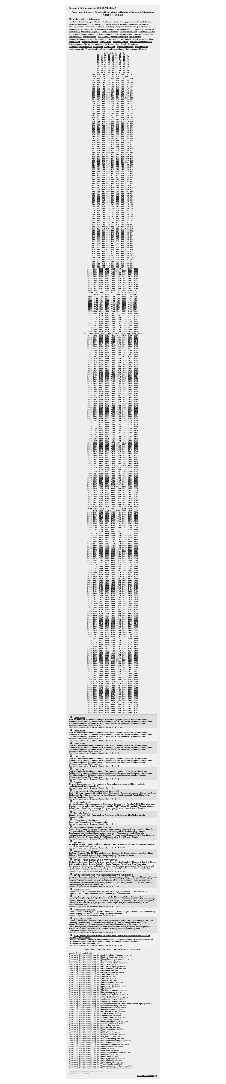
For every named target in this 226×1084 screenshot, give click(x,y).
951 (117, 257)
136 (93, 82)
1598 (107, 397)
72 (128, 67)
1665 (130, 411)
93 (105, 73)
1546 (119, 386)
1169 (130, 304)
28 (98, 59)
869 (112, 240)
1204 (124, 312)
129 (103, 80)
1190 (96, 310)
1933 (119, 469)
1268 (130, 325)
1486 (136, 372)
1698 (113, 419)
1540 (136, 384)
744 (117, 213)
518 (112, 164)
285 (117, 113)
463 (108, 152)
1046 (95, 279)
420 (117, 143)
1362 (95, 347)
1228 (107, 318)
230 (112, 102)
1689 (113, 417)
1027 (89, 275)
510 (117, 162)
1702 (136, 419)
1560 (95, 390)
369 (131, 131)
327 (103, 123)
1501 (119, 376)
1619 (124, 401)
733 (108, 211)
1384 (119, 351)
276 (117, 111)
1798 (119, 440)
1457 (124, 366)
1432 (136, 360)
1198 (90, 312)
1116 (135, 292)
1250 (130, 321)
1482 (113, 372)
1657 (136, 409)
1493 (124, 374)
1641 (95, 407)
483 (117, 156)
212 (112, 98)
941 (112, 255)
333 (131, 123)
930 (103, 253)
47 (102, 63)
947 (98, 257)
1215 (136, 314)
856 (93, 238)
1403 (124, 355)
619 (122, 185)
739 (93, 213)
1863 (130, 454)
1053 (136, 279)
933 (117, 253)
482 (112, 156)
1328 (107, 339)
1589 (107, 395)
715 (108, 207)
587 (98, 180)
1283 (113, 329)
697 (108, 203)
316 (93, 121)
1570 (101, 392)
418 (108, 143)
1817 (124, 444)
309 (103, 119)
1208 (95, 314)
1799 (124, 440)
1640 (89, 407)
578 (98, 178)
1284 (119, 329)
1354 (101, 345)
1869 (113, 456)
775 (93, 220)
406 (93, 141)
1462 (101, 368)
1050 (119, 279)
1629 (130, 403)
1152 (135, 300)
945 (131, 255)
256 (108, 108)
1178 (130, 306)
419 (112, 143)
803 (98, 226)
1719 (130, 423)
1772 (124, 434)
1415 (89, 358)
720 (131, 207)
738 (131, 211)
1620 (130, 401)
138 (103, 82)
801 (131, 224)
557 (127, 172)
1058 (113, 281)
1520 (124, 380)
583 (122, 178)
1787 (107, 438)
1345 (101, 343)
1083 (101, 286)
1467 (130, 368)
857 (98, 238)
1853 (124, 452)
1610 (124, 399)
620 (127, 185)
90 (128, 71)
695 (98, 203)
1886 (107, 460)
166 (108, 88)
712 (93, 207)
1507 (101, 378)
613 (93, 185)
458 (127, 150)
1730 (89, 427)
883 (93, 244)
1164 (101, 304)
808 (122, 226)
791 (127, 222)
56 (102, 65)
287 (127, 113)
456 (117, 150)
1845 (130, 450)
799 (122, 224)
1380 (95, 351)
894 (103, 246)
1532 (89, 384)
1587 (95, 395)
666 (131, 195)
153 (131, 84)
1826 (124, 446)
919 (93, 251)
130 (108, 80)
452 (98, 150)
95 (113, 73)
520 (122, 164)
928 (93, 253)
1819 (136, 444)
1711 (136, 421)
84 (105, 71)
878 (112, 242)
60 (116, 65)
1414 (136, 357)
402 (117, 139)
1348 (119, 343)
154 (93, 86)
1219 (107, 316)
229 (108, 102)
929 (98, 253)
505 (93, 162)
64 (98, 67)
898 (122, 246)
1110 (102, 292)
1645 (119, 407)
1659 (95, 411)
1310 (107, 335)
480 (103, 156)
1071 (136, 283)
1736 (124, 427)
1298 (91, 333)
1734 (113, 427)
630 (131, 187)
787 (108, 222)
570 (103, 176)
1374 (113, 349)
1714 (101, 423)
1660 (101, 411)
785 (98, 222)
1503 (130, 376)
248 (112, 106)
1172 (96, 306)
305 (127, 117)
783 (131, 220)
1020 (101, 273)
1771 (119, 434)
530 (127, 166)
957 (103, 259)
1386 (130, 351)
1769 (107, 434)
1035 (136, 275)
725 (112, 209)
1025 (130, 273)
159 (117, 86)
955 (93, 259)
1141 (124, 298)
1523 (89, 382)
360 (131, 129)
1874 (89, 458)
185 (112, 92)
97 (120, 73)
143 (127, 82)
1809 (130, 442)
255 (103, 108)
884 (98, 244)
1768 (101, 434)
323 (127, 121)
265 (108, 110)
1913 (107, 465)
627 (117, 187)
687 (103, 201)
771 (117, 218)
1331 (124, 339)
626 (112, 187)
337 (108, 125)
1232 (130, 318)
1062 (136, 281)
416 (98, 143)
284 (112, 113)
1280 (95, 329)
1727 (124, 425)
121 (107, 78)
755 (127, 215)
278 (127, 111)
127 (93, 80)
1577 (89, 393)
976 (108, 263)
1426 (101, 360)
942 (117, 255)
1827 (130, 446)
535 (108, 168)
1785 (95, 438)
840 (103, 234)
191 (98, 94)
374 (112, 133)
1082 (95, 286)
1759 (101, 432)
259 (122, 108)
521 (127, 164)
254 (98, 108)
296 (127, 115)
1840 (101, 450)
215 (127, 98)
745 (122, 213)
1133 (130, 296)
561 (103, 174)
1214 (130, 314)
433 (93, 146)
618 (117, 185)
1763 (124, 432)
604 (93, 183)
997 (122, 267)
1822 (101, 446)
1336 (101, 341)
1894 (101, 462)
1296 (136, 331)
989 (127, 265)
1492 (119, 374)
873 (131, 240)
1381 (101, 351)
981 (131, 263)
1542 (95, 386)
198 (131, 94)
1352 (89, 345)
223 (122, 100)
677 (98, 199)
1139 (113, 298)
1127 (96, 296)
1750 (101, 430)
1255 (107, 323)
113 (112, 76)
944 (127, 255)
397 (93, 139)
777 (103, 220)
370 (93, 133)
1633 (101, 405)
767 (98, 218)
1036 (89, 277)
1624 (101, 403)
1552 (101, 388)
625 (108, 187)
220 (108, 100)
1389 (95, 353)
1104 (119, 290)
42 (116, 61)
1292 (113, 331)
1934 (124, 469)
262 (93, 110)
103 (108, 74)
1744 (119, 428)
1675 (136, 413)
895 (108, 246)
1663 (119, 411)
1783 (136, 436)
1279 (89, 329)
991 (93, 267)
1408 (101, 357)
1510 (119, 378)
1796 (107, 440)
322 (122, 121)
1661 (107, 411)
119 (98, 78)
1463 (107, 368)
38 (102, 61)
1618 (119, 401)
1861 (119, 454)
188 (127, 92)
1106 (130, 290)
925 (122, 251)
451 (93, 150)
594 (131, 180)
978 (117, 263)
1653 (113, 409)
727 (122, 209)
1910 (89, 465)
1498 (101, 376)
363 (103, 131)
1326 (95, 339)
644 (112, 191)
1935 (130, 469)
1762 (119, 432)
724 (108, 209)
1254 (101, 323)
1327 (101, 339)
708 (117, 205)
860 (112, 238)
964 (93, 261)
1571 (107, 392)
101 (98, 74)
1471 (101, 370)
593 (127, 180)
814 (107, 228)
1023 (119, 273)
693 (131, 201)
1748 (89, 430)
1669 (101, 413)
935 (127, 253)
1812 (95, 444)
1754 (124, 430)
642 (103, 191)
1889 (124, 460)
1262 (95, 325)
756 (131, 215)
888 (117, 244)
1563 (113, 390)
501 (117, 160)
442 (93, 148)
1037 (95, 277)
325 (93, 123)
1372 (101, 349)
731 (98, 211)
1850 (107, 452)
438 (117, 146)
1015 (124, 271)
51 (116, 63)
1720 (136, 423)
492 (117, 158)
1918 (136, 465)
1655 (124, 409)
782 (127, 220)
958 (108, 259)
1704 (95, 421)
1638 (130, 405)
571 (108, 176)
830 (98, 232)
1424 (89, 360)
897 (117, 246)
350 (127, 127)
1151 (130, 300)
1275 (119, 327)
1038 (101, 277)
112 (108, 76)
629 (127, 187)
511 (122, 162)
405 (131, 139)
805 (108, 226)
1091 (95, 288)
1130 (113, 296)
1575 (130, 392)
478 (93, 156)
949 (108, 257)
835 (122, 232)
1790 (124, 438)
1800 (130, 440)
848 (98, 236)
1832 (107, 448)
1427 (107, 360)
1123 (124, 294)
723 (103, 209)
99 (128, 73)
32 (113, 59)
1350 (130, 343)
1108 (91, 292)
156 (103, 86)
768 (103, 218)
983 (98, 265)
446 (112, 148)
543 (103, 170)
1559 (89, 390)
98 (124, 73)
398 (98, 139)
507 (103, 162)
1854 (130, 452)
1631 (89, 405)
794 (98, 224)
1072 (89, 285)
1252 (89, 323)
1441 (136, 362)
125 (127, 78)
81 (128, 69)
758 (98, 216)
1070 (130, 283)
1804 (101, 442)
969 (117, 261)
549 (131, 170)
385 (122, 135)
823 (108, 230)
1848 (95, 452)
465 (117, 152)
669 (103, 197)
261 (131, 108)
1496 (89, 376)
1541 (89, 386)
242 (127, 104)
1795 (101, 440)
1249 (124, 321)
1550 (89, 388)
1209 (101, 314)
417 (103, 143)
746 (127, 213)
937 (93, 255)
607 (108, 183)
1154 (96, 302)
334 (93, 125)
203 (112, 96)
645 (117, 191)
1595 (89, 397)
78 (116, 69)
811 (93, 228)
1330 (119, 339)
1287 (136, 329)
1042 (124, 277)
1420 (119, 358)
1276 (124, 327)
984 (103, 265)
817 (122, 228)
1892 (89, 462)
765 (131, 216)
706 (108, 205)
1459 (136, 366)
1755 (130, 430)
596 (98, 181)
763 (122, 216)
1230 (119, 318)
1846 (136, 450)
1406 (89, 357)
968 (112, 261)
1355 (107, 345)
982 (93, 265)
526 (108, 166)
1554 (113, 388)
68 (113, 67)
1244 (95, 321)
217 (93, 100)
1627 (119, 403)
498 (103, 160)
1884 (95, 460)
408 (103, 141)
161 (127, 86)
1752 (113, 430)
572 (112, 176)
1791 (130, 438)
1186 (124, 308)
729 (131, 209)
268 (122, 110)
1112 (113, 292)
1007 (130, 269)
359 (127, 129)
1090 (89, 288)
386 (127, 135)
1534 (101, 384)
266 (112, 110)
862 (122, 238)
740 (98, 213)
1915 (118, 465)
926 (127, 251)
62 (124, 65)
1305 (134, 333)
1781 (124, 436)
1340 (124, 341)
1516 (101, 380)
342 (131, 125)
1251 (136, 321)
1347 (113, 343)
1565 (124, 390)
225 (131, 100)
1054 (89, 281)
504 (131, 160)
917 (127, 250)
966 (103, 261)
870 (117, 240)
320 (112, 121)
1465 (119, 368)
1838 (89, 450)
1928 (89, 469)
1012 (107, 271)
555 (117, 172)
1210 (107, 314)
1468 (136, 368)
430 (122, 145)
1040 (113, 277)
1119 (101, 294)
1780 (119, 436)
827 (127, 230)
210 (103, 98)
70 (120, 67)
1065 (101, 283)
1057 (107, 281)
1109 (96, 292)
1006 (124, 269)
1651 (101, 409)
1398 (95, 355)
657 (131, 193)
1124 (129, 294)
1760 (107, 432)
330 (117, 123)
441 (131, 146)
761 (112, 216)
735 (117, 211)
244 (93, 106)
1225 (89, 318)
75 (105, 69)
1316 (89, 337)
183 (103, 92)
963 (131, 259)
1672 (119, 413)
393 (117, 137)
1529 (124, 382)
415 (93, 143)
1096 (124, 288)
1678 (101, 415)
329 (112, 123)
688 (108, 201)
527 (112, 166)
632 (98, 189)
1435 (101, 362)
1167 (118, 304)
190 (93, 94)
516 (103, 164)
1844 (124, 450)
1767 (95, 434)
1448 (124, 364)
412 (122, 141)
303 (117, 117)
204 (117, 96)
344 (98, 127)
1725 (113, 425)
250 (122, 106)
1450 (136, 364)
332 (127, 123)
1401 (113, 355)
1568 (89, 392)
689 (112, 201)
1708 (119, 421)
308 (98, 119)
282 (103, 113)
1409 (107, 357)
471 (103, 154)
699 (117, 203)
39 (105, 61)
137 (98, 82)
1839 (95, 450)
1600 (119, 397)
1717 (119, 423)
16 (120, 55)
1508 (107, 378)
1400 (107, 355)
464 (112, 152)
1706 (107, 421)
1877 (107, 458)
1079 (130, 285)
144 (131, 82)
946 (93, 257)
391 (108, 137)
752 (112, 215)
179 (127, 90)
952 (122, 257)
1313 (124, 335)
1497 (95, 376)
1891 (136, 460)
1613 (89, 401)
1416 (95, 358)
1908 (130, 463)
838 (93, 234)
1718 (124, 423)
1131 (118, 296)
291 (103, 115)
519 (117, 164)
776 (98, 220)
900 (131, 246)
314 (127, 119)
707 (112, 205)
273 (103, 111)
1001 (95, 269)
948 (103, 257)
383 (112, 135)
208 (93, 98)
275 (112, 111)
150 (117, 84)
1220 (113, 316)
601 (122, 181)
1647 (130, 407)
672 (117, 197)
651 (103, 193)
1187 (130, 308)
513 (131, 162)
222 (117, 100)
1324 (136, 337)
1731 (95, 427)
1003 (107, 269)
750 (103, 215)
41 (113, 61)
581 (112, 178)
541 (93, 170)
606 (103, 183)
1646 (124, 407)
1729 (136, 425)
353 (98, 129)
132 (117, 80)
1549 (136, 386)
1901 (89, 463)
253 (93, 108)
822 (103, 230)
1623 (95, 403)
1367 (124, 347)
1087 (124, 286)
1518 (113, 380)
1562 (107, 390)
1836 (130, 448)
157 (108, 86)
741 (103, 213)
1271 (95, 327)
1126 (90, 296)
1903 (101, 463)
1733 (107, 427)
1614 (95, 401)
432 (131, 145)
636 (117, 189)
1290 (101, 331)
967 (108, 261)
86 (113, 71)
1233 (136, 318)
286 (122, 113)
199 (93, 96)
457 (122, 150)
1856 (89, 454)
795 (103, 224)
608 (112, 183)
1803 (95, 442)
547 (122, 170)
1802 (89, 442)
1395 (130, 353)
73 (98, 69)
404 (127, 139)
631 (93, 189)
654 (117, 193)
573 (117, 176)
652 (108, 193)
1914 (113, 465)
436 (108, 146)
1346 (107, 343)
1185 (118, 308)
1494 (130, 374)
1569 (95, 392)
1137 (101, 298)
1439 (124, 362)
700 (122, 203)
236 (98, 104)
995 (112, 267)
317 (98, 121)
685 (93, 201)
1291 (107, 331)
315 (131, 119)
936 (131, 253)
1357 (119, 345)
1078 (124, 285)
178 (122, 90)
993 (103, 267)
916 (122, 250)
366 (117, 131)
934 (122, 253)
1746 (130, 428)
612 (131, 183)
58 (109, 65)
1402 (119, 355)
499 (108, 160)
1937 (89, 471)
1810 (136, 442)
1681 (119, 415)
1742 (107, 428)
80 (124, 69)
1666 (136, 411)
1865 (89, 456)
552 (103, 172)
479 (98, 156)
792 (131, 222)
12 (105, 55)
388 (93, 137)
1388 (89, 353)
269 (127, 110)
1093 (107, 288)
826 (122, 230)
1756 (136, 430)
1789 (119, 438)
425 (98, 145)
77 (113, 69)
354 (103, 129)
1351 (136, 343)
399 (103, 139)
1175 (113, 306)
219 (103, 100)
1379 (89, 351)
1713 (95, 423)
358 (122, 129)
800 (127, 224)
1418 (107, 358)
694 (93, 203)
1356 (113, 345)
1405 (136, 355)
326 (98, 123)
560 (98, 174)
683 (127, 199)
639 (131, 189)
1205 (130, 312)
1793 (89, 440)
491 (112, 158)
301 (108, 117)
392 (112, 137)
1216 (89, 316)
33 (116, 59)
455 (112, 150)
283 (108, 113)
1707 (113, 421)
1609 (119, 399)
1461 (95, 368)
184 (108, 92)
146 (98, 84)
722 (98, 209)
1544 (107, 386)
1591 (119, 395)
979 (122, 263)
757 (93, 216)
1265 (113, 325)
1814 (107, 444)
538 (122, 168)
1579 (101, 393)
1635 (113, 405)
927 (131, 251)
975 (103, 263)
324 (131, 121)
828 (131, 230)
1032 (119, 275)
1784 (89, 438)
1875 (95, 458)
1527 (113, 382)
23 (113, 57)
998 (127, 267)
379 (93, 135)
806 (112, 226)
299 (98, 117)
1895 (107, 462)
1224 (136, 316)
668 (98, 197)
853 (122, 236)
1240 (124, 320)
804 (103, 226)
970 (122, 261)
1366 (119, 347)
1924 (119, 467)
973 (93, 263)
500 (112, 160)
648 (131, 191)
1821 (95, 446)
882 (131, 242)
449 (127, 148)
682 (122, 199)
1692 (130, 417)
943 (122, 255)
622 (93, 187)
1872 (130, 456)
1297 (85, 333)
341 (127, 125)
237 (103, 104)
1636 (119, 405)
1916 (124, 465)
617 (112, 185)
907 (122, 248)
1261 (89, 325)
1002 (101, 269)
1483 (119, 372)
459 (131, 150)
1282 (107, 329)
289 (93, 115)
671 (112, 197)
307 (93, 119)
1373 (107, 349)
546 (117, 170)
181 (93, 92)
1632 (95, 405)
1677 (95, 415)
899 (127, 246)
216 (131, 98)
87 (116, 71)
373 (108, 133)
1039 (107, 277)
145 (93, 84)
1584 (130, 393)
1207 (89, 314)
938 (98, 255)
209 (98, 98)
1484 (124, 372)
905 (112, 248)
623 (98, 187)
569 (98, 176)
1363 (101, 347)
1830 (95, 448)
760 (108, 216)
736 (122, 211)
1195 (124, 310)
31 (109, 59)
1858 (101, 454)
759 (103, 216)
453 (103, 150)
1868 (107, 456)
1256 (113, 323)
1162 (90, 304)
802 (93, 226)
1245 (101, 321)
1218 (101, 316)
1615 (101, 401)
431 (127, 145)
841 (108, 234)
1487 (89, 374)
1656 (130, 409)
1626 (113, 403)
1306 (140, 333)
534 (103, 168)
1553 (107, 388)
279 (131, 111)
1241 (130, 320)
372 (103, 133)
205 (122, 96)
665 (127, 195)
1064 (95, 283)
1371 (95, 349)
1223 (130, 316)
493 (122, 158)
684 (131, 199)
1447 (119, 364)
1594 (136, 395)
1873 (136, 456)
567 (131, 174)
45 (128, 61)
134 (127, 80)
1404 (130, 355)
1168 (124, 304)
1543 (101, 386)
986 (112, 265)
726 (117, 209)
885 (103, 244)
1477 (136, 370)
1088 (130, 286)
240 (117, 104)
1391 (107, 353)
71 (124, 67)
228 (103, 102)
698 (112, 203)
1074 (101, 285)
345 (103, 127)
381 (103, 135)
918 (131, 250)
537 (117, 168)
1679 (107, 415)
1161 (135, 302)
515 (98, 164)
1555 (119, 388)
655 (122, 193)
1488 (95, 374)
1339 (119, 341)
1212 (118, 314)
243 (131, 104)
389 (98, 137)
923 (112, 251)
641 (98, 191)
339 (117, 125)
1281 (101, 329)
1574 (124, 392)
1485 (130, 372)
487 (93, 158)
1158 (118, 302)
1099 (90, 290)
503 (127, 160)
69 (116, 67)
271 (93, 111)
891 (131, 244)
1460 (89, 368)
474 (117, 154)
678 (103, 199)
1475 (124, 370)
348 (117, 127)
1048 (107, 279)
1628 (124, 403)
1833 (113, 448)
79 (120, 69)
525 (103, 166)
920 (98, 251)
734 (112, 211)
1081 (89, 286)
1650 (95, 409)
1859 (107, 454)
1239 (119, 320)
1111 (107, 292)
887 (112, 244)
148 (108, 84)
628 (122, 187)
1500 (113, 376)
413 (127, 141)
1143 (135, 298)
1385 (124, 351)
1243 (89, 321)
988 (122, 265)
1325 (89, 339)
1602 (130, 397)
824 (112, 230)
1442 (89, 364)
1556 (124, 388)
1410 (113, 357)
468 (131, 152)
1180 (90, 308)
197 (127, 94)
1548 (130, 386)
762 (117, 216)
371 (98, 133)
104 (112, 74)
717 (117, 207)
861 (117, 238)
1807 (119, 442)
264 (103, 110)
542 (98, 170)
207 (131, 96)
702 (131, 203)
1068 (119, 283)
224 (127, 100)
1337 (107, 341)
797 (112, 224)
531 (131, 166)
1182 (101, 308)
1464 (113, 368)
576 (131, 176)
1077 (119, 285)
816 (117, 228)
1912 (101, 465)
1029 (101, 275)
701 (127, 203)
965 (98, 261)
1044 (136, 277)
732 (103, 211)
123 (117, 78)
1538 (124, 384)
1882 (136, 458)
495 (131, 158)
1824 (113, 446)
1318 (101, 337)
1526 (107, 382)
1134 (135, 296)
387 (131, 135)
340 (122, 125)
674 (127, 197)
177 (117, 90)
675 (131, 197)
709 (122, 205)
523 (93, 166)
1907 (124, 463)
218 (98, 100)
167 (112, 88)
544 (108, 170)
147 (103, 84)
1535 (107, 384)
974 (98, 263)
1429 (119, 360)
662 (112, 195)
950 (112, 257)
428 (112, 145)
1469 (89, 370)
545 (112, 170)
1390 (101, 353)
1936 (136, 469)
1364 (107, 347)
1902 (95, 463)
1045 (89, 279)
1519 (119, 380)
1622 (89, 403)
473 (112, 154)
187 (122, 92)
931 (108, 253)
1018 (89, 273)
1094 (113, 288)
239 (112, 104)
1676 (89, 415)
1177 (124, 306)
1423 (136, 358)
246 (103, 106)
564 (117, 174)
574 (122, 176)
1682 (124, 415)
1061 (130, 281)
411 (117, 141)
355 (108, 129)
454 (108, 150)
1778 (107, 436)
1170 (135, 304)
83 (102, 71)
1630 (136, 403)
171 (131, 88)
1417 (101, 358)
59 (113, 65)
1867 (101, 456)
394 (122, 137)
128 (98, 80)
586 (93, 180)
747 (131, 213)
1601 (124, 397)
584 (127, 178)
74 (102, 69)
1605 (95, 399)
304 (122, 117)
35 (124, 59)
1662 (113, 411)
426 (103, 145)
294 (117, 115)
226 (93, 102)
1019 (95, 273)
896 (112, 246)
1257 (119, 323)
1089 (136, 286)
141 (117, 82)
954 (131, 257)
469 (93, 154)
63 (128, 65)
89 (124, 71)
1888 (119, 460)
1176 (118, 306)
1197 (135, 310)
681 (117, 199)
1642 (101, 407)
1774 (136, 434)
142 (122, 82)
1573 (119, 392)
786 (103, 222)
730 (93, 211)
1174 (107, 306)
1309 (101, 335)
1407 (95, 357)
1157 (113, 302)
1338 (113, 341)
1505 (89, 378)
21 (105, 57)
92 (102, 73)
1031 (113, 275)
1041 (119, 277)
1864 (136, 454)
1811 (89, 444)
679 (108, 199)
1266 (119, 325)
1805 (107, 442)
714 (103, 207)
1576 (136, 392)
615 (103, 185)
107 (127, 74)
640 (93, 191)
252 (131, 106)
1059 (119, 281)
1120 (107, 294)
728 (127, 209)
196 (122, 94)
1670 (107, 413)
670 (108, 197)
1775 (89, 436)
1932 (113, 469)
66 (105, 67)
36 (128, 59)
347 (112, 127)
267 (117, 110)
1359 (130, 345)
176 (112, 90)
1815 (113, 444)
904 (108, 248)
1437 (113, 362)
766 (93, 218)
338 (112, 125)
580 (108, 178)
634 (108, 189)
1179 (135, 306)
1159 (124, 302)
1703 (89, 421)
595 (93, 181)
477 (131, 154)
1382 (107, 351)
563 (112, 174)
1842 (113, 450)
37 (98, 61)
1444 (101, 364)
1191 (101, 310)
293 (112, 115)
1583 (124, 393)
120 (103, 78)
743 (112, 213)
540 (131, 168)
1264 (107, 325)
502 (122, 160)
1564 (119, 390)
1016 (130, 271)
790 (122, 222)
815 (112, 228)
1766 (89, 434)
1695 (95, 419)
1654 (119, 409)
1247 (113, 321)
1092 (101, 288)
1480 (101, 372)
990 (131, 265)
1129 (107, 296)
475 (122, 154)
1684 (136, 415)
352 (93, 129)
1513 (136, 378)
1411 (119, 357)
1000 (89, 269)
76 (109, 69)
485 (127, 156)
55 (98, 65)
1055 (95, 281)
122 (112, 78)
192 (103, 94)
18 (127, 55)
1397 (89, 355)
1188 (135, 308)
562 (108, 174)
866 (98, 240)
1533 (95, 384)
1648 (136, 407)
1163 (96, 304)
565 (122, 174)
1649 (89, 409)
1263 (101, 325)
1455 (113, 366)
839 (98, 234)
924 (117, 251)
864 (131, 238)
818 (127, 228)
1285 (124, 329)
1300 (103, 333)
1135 (90, 298)
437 (112, 146)
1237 (107, 320)
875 (98, 242)
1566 (130, 390)
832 (108, 232)
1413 (130, 357)
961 (122, 259)
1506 (95, 378)
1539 (130, 384)
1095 (119, 288)
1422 (130, 358)
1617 (113, 401)
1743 (113, 428)
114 (117, 76)
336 (103, 125)
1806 (113, 442)
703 (93, 205)
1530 (130, 382)
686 (98, 201)
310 (108, 119)
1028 (95, 275)
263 (98, 110)
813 (103, 228)
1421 (124, 358)
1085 (113, 286)
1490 (107, 374)
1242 (136, 320)
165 (103, 88)
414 (131, 141)
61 (120, 65)
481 (108, 156)
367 (122, 131)
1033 (124, 275)
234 (131, 102)
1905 (113, 463)
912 (103, 250)
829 (93, 232)
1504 (136, 376)
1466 (124, 368)
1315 (136, 335)
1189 (90, 310)
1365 (113, 347)
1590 (113, 395)
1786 (101, 438)
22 (109, 57)
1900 (136, 462)
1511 (124, 378)
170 (127, 88)
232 (122, 102)
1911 (95, 465)
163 (93, 88)
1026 (136, 273)
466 (122, 152)
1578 (95, 393)
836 (127, 232)
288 (131, 113)
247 (108, 106)
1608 (113, 399)
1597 (101, 397)
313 (122, 119)
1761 (113, 432)
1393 (119, 353)
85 (109, 71)
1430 (124, 360)
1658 (89, 411)
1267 (124, 325)
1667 (89, 413)
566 (127, 174)
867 (103, 240)
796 (108, 224)
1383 (113, 351)
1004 (113, 269)
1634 (107, 405)
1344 (95, 343)
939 (103, 255)
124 (122, 78)
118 (93, 78)
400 (108, 139)
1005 (119, 269)
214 (122, 98)
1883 (89, 460)
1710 (130, 421)
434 (98, 146)
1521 (130, 380)
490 (108, 158)
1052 (130, 279)
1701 (130, 419)
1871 (124, 456)
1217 (95, 316)
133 (122, 80)
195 (117, 94)
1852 (119, 452)
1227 (101, 318)
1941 (113, 471)
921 (103, 251)
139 (108, 82)
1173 (101, 306)
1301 (109, 333)
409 (108, 141)
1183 (107, 308)
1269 (136, 325)
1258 (124, 323)
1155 (101, 302)
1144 (90, 300)
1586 (89, 395)
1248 (119, 321)
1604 (89, 399)
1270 (89, 327)
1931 (107, 469)
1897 (119, 462)
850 (108, 236)
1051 (124, 279)
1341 (130, 341)
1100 (96, 290)
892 (93, 246)
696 (103, 203)
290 (98, 115)
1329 (113, 339)
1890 (130, 460)
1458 (130, 366)
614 (98, 185)
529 (122, 166)
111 (103, 76)
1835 (124, 448)
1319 (107, 337)
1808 (124, 442)
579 (103, 178)
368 (127, 131)
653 (112, 193)
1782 (130, 436)
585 (131, 178)
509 (112, 162)
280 (93, 113)
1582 (119, 393)
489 (103, 158)
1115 (129, 292)
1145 (96, 300)
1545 (113, 386)
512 (127, 162)
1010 (95, 271)
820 (93, 230)
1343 (89, 343)
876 (103, 242)
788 (112, 222)
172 (93, 90)
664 (122, 195)
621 (131, 185)
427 (108, 145)
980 (127, 263)
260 (127, 108)
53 (124, 63)
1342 (136, 341)
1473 (113, 370)
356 (112, 129)
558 (131, 172)
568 (93, 176)
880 (122, 242)
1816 (118, 444)
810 (131, 226)
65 (102, 67)
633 (103, 189)
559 (93, 174)
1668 (95, 413)
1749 (95, 430)
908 (127, 248)
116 (126, 76)
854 (127, 236)
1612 (136, 399)
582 (117, 178)
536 (112, 168)
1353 (95, 345)
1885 (101, 460)
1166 (113, 304)
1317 (95, 337)
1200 (101, 312)
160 (122, 86)
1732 (101, 427)
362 (98, 131)
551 (98, 172)
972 (131, 261)
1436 (107, 362)
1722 (95, 425)
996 (117, 267)
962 (127, 259)
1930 (101, 469)
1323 (130, 337)
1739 (89, 428)
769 (108, 218)
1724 (107, 425)
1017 (136, 271)
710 (127, 205)
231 (117, 102)
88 (120, 71)
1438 (119, 362)
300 (103, 117)
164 (98, 88)
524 (98, 166)
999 (131, 267)
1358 (124, 345)
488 (98, 158)
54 (128, 63)
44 (124, 61)
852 (117, 236)
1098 (136, 288)
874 (93, 242)
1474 (119, 370)
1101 (102, 290)
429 (117, 145)
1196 (130, 310)
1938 (95, 471)
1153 (90, 302)
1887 (113, 460)
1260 (136, 323)
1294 (124, 331)
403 (122, 139)
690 (117, 201)
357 (117, 129)
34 (120, 59)
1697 (107, 419)
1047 (101, 279)
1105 (124, 290)
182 (98, 92)
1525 (101, 382)
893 (98, 246)
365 (112, 131)
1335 (95, 341)
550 (93, 172)
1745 (124, 428)
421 (122, 143)
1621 (136, 401)
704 (98, 205)
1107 (135, 290)
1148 (113, 300)
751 (108, 215)
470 (98, 154)
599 (112, 181)
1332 (130, 339)
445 (108, 148)
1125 (135, 294)
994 (108, 267)
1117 (90, 294)
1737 (130, 427)
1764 (130, 432)
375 (117, 133)
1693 (136, 417)
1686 (95, 417)
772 (122, 218)
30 (105, 59)
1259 (130, 323)
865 (93, 240)
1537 (119, 384)
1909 (136, 463)
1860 (113, 454)
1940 (107, 471)
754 (122, 215)
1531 (136, 382)
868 (108, 240)
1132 (124, 296)
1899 (130, 462)
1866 (95, 456)
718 (122, 207)
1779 (113, 436)
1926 (130, 467)
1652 (107, 409)
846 (131, 234)
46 (98, 63)
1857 (95, 454)
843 (117, 234)
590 (112, 180)
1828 (136, 446)
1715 (107, 423)
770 (112, 218)
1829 (89, 448)
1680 (113, 415)
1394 (124, 353)
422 (127, 143)
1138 (107, 298)
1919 (89, 467)
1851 (113, 452)
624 (103, 187)
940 (108, 255)
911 (98, 250)
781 (122, 220)
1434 (95, 362)
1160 (130, 302)
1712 (89, 423)
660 (103, 195)
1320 (113, 337)
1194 (118, 310)
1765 (136, 432)
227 (98, 102)
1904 (107, 463)
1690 (119, 417)
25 (120, 57)
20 (102, 57)
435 (103, 146)
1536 (113, 384)
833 (112, 232)
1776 (95, 436)
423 (131, 143)
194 (112, 94)
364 (108, 131)
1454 (107, 366)
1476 (130, 370)
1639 (136, 405)
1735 (119, 427)
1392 (113, 353)
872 (127, 240)
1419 (113, 358)
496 (93, 160)
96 (116, 73)
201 (103, 96)
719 (127, 207)
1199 (95, 312)
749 (98, 215)
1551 (95, 388)
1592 (124, 395)
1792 (136, 438)
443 (98, 148)
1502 (124, 376)
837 (131, 232)
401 (112, 139)
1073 (95, 285)
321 (117, 121)
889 (122, 244)
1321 (119, 337)
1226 (95, 318)
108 (131, 74)
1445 (107, 364)
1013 (113, 271)
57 (105, 65)
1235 (95, 320)
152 (127, 84)
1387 (136, 351)
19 (98, 57)
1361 (89, 347)
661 (108, 195)
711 (131, 205)
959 (112, 259)
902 (98, 248)
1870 (119, 456)
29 (102, 59)
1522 (136, 380)
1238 (113, 320)
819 (131, 228)
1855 (136, 452)
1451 (89, 366)
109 (94, 76)
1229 (113, 318)
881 (127, 242)
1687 (101, 417)
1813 (101, 444)
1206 (136, 312)
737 (127, 211)
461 (98, 152)
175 (108, 90)
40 (109, 61)
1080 (136, 285)
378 (131, 133)
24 (116, 57)
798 (117, 224)
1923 (113, 467)
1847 (89, 452)
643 (108, 191)
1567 (136, 390)
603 (131, 181)
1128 (101, 296)
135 (131, 80)
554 (112, 172)
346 (108, 127)
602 (127, 181)
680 (112, 199)
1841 (107, 450)
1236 (101, 320)
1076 (113, 285)
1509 (113, 378)
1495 (136, 374)
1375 (119, 349)
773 (127, 218)
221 (112, 100)
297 (131, 115)
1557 (130, 388)
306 (131, 117)
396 (131, 137)
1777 (101, 436)
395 (127, 137)
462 (103, 152)
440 (127, 146)
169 (122, 88)
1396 (136, 353)
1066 (107, 283)
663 (117, 195)
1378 (136, 349)
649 (93, 193)
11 (102, 55)
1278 (136, 327)
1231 (124, 318)
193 (108, 94)
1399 (101, 355)
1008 (136, 269)
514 (93, 164)
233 (127, 102)
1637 (124, 405)
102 (103, 74)
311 (112, 119)
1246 (107, 321)
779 (112, 220)
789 (117, 222)
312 (117, 119)
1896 (113, 462)
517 (108, 164)
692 (127, 201)
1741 (101, 428)
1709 (124, 421)
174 (103, 90)
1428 (113, 360)
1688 (107, 417)
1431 (130, 360)
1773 (130, 434)
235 (93, 104)
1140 (118, 298)
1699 (119, 419)
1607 (107, 399)
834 (117, 232)
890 (127, 244)
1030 (107, 275)
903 (103, 248)
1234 (89, 320)
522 (131, 164)
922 (108, 251)
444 (103, 148)
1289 (95, 331)
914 (112, 250)
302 (112, 117)
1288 (89, 331)
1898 (124, 462)
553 (108, 172)
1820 (89, 446)
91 (98, 73)
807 (117, 226)
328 (108, 123)
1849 (101, 452)
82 (98, 71)
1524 (95, 382)
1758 (95, 432)
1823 (107, 446)
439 (122, 146)
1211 (113, 314)
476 (127, 154)
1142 (130, 298)
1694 (89, 419)
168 (117, 88)
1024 (124, 273)
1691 (124, 417)
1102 (107, 290)
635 (112, 189)
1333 (136, 339)
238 (108, 104)
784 (93, 222)
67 (109, 67)
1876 (101, 458)
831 (103, 232)
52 (120, 63)
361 (93, 131)
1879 (119, 458)
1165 (107, 304)
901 (93, 248)
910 (93, 250)
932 (112, 253)
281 (98, 113)
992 (98, 267)
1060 (124, 281)
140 (112, 82)
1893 (95, 462)
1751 (107, 430)
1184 (113, 308)
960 (117, 259)
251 (127, 106)
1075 (107, 285)
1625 (107, 403)
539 (127, 168)
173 (98, 90)
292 (108, 115)
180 (131, 90)
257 (112, 108)
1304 (128, 333)
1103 (113, 290)
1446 (113, 364)
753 (117, 215)
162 (131, 86)
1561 (101, 390)
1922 (107, 467)
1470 (95, 370)
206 (127, 96)
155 (98, 86)
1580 (107, 393)
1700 (124, 419)
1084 (107, 286)
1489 (101, 374)
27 (128, 57)
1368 (130, 347)
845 (127, 234)
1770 (113, 434)
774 (131, 218)
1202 (113, 312)
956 (98, 259)
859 (108, 238)
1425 (95, 360)
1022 (113, 273)
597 (103, 181)
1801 (136, 440)
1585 (136, 393)
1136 (96, 298)
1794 (95, 440)
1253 (95, 323)
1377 (130, 349)
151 (122, 84)
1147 (107, 300)
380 (98, 135)
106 (122, 74)
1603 (136, 397)
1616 (107, 401)
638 (127, 189)
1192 (107, 310)
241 (122, 104)
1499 (107, 376)
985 (108, 265)
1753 (119, 430)
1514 (89, 380)
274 (108, 111)
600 (117, 181)
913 (107, 250)
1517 (107, 380)
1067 (113, 283)
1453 (101, 366)
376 (122, 133)
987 (117, 265)
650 (98, 193)
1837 (136, 448)
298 (93, 117)
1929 (95, 469)
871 (122, 240)
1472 (107, 370)
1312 (118, 335)
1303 (122, 333)
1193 (113, 310)
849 (103, 236)
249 (117, 106)
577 (93, 178)
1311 (113, 335)
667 (93, 197)
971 (127, 261)
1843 (119, 450)
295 (122, 115)
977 (112, 263)
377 (127, 133)
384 (117, 135)
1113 (118, 292)
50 (113, 63)
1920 (95, 467)
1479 (95, 372)
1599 (113, 397)
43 (120, 61)
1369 (136, 347)
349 (122, 127)
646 (122, 191)
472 (108, 154)
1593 (130, 395)
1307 (89, 335)
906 (117, 248)
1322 (124, 337)
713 (98, 207)
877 (108, 242)
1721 (89, 425)
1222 (124, 316)
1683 (130, 415)
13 (109, 55)
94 (109, 73)
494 (127, 158)
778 (108, 220)
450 (131, 148)
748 (93, 215)
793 (93, 224)
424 (93, 145)
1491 (113, 374)
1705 (101, 421)
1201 (107, 312)
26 (124, 57)
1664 (124, 411)
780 (117, 220)
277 (122, 111)
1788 (113, 438)
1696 (101, 419)
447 (117, 148)
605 (98, 183)
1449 (130, 364)
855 (131, 236)
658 (93, 195)
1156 (107, 302)
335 (98, 125)
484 (122, 156)
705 (103, 205)
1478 (89, 372)
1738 (136, 427)
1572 (113, 392)
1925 (124, 467)
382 (108, 135)
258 (117, 108)
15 (116, 55)
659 (98, 195)
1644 (113, 407)
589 (108, 180)
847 (93, 236)
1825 (119, 446)
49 (109, 63)
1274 (113, 327)
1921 (101, 467)
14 (113, 55)
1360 (136, 345)
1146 (101, 300)
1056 (101, 281)
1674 (130, 413)
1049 (113, 279)
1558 (136, 388)
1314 (130, 335)
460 (93, 152)
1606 (101, 399)
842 (112, 234)
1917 (130, 465)
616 (108, 185)
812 (98, 228)
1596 (95, 397)
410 (112, 141)
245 (98, 106)
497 (98, 160)
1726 (119, 425)
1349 (124, 343)
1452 (95, 366)
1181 (96, 308)
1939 (101, 471)
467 (127, 152)
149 (112, 84)
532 (93, 168)
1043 (130, 277)
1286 (130, 329)
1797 (113, 440)
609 (117, 183)
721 (93, 209)
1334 (89, 341)
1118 (96, 294)
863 (127, 238)
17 (124, 55)
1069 (124, 283)
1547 (124, 386)
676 (93, 199)
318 (103, 121)
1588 (101, 395)
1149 (118, 300)
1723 (101, 425)
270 (131, 110)
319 (108, 121)
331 (122, 123)
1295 (130, 331)
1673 (124, 413)
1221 (119, 316)
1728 (130, 425)
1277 (130, 327)
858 (103, 238)
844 (122, 234)
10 (98, 55)
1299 (97, 333)
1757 (89, 432)
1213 (124, 314)
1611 (130, 399)
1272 (101, 327)
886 (108, 244)
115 (121, 76)
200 (98, 96)
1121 (113, 294)
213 (117, 98)
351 (131, 127)
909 (131, 248)
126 (131, 78)
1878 (113, 458)
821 (98, 230)
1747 (136, 428)
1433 (89, 362)
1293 (119, 331)
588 (103, 180)
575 (127, 176)
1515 (95, 380)
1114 (124, 292)
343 (93, 127)
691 (122, 201)
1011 (101, 271)
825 (117, 230)
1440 (130, 362)
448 (122, 148)
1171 (90, 306)
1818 (130, 444)
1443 (95, 364)
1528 (119, 382)
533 (98, 168)
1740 (95, 428)
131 (112, 80)
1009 (89, 271)
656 (127, 193)
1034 (130, 275)
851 (112, 236)
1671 (113, 413)
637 (122, 189)
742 (108, 213)
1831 (101, 448)
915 (117, 250)
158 (112, 86)
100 (93, 74)
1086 (119, 286)
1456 (119, 366)
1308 (95, 335)
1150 (124, 300)
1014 (118, 271)
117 (131, 76)
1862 (124, 454)
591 (117, 180)
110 (99, 76)
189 (131, 92)
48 (105, 63)
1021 (107, 273)
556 (122, 172)
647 (127, 191)
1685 (89, 417)
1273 (107, 327)
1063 (89, 283)
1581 (113, 393)
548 (127, 170)
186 (117, 92)
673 (122, 197)
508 (108, 162)
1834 (119, 448)
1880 (124, 458)
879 (117, 242)
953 (127, 257)
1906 (119, 463)
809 (127, 226)
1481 (107, 372)
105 (117, 74)
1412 (124, 357)
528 (117, 166)
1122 (118, 294)
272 (98, 111)
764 (127, 216)
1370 (89, 349)
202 (108, 96)
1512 (130, 378)
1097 (130, 288)
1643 (107, 407)
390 (103, 137)
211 (107, 98)
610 (122, 183)
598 (108, 181)
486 (131, 156)
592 (122, 180)
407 (98, 141)
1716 (113, 423)
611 (127, 183)
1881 (130, 458)
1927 (136, 467)
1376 (124, 349)
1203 (118, 312)
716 (112, 207)
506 (98, 162)
